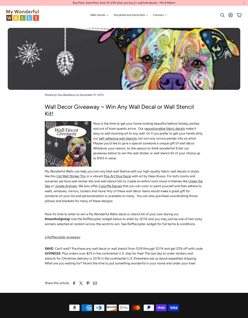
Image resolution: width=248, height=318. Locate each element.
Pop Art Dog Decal (117, 176)
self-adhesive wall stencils (118, 138)
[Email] (95, 283)
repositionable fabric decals (164, 128)
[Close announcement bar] (244, 3)
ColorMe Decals (110, 186)
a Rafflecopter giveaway (62, 237)
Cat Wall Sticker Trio (71, 176)
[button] (222, 15)
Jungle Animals (66, 186)
